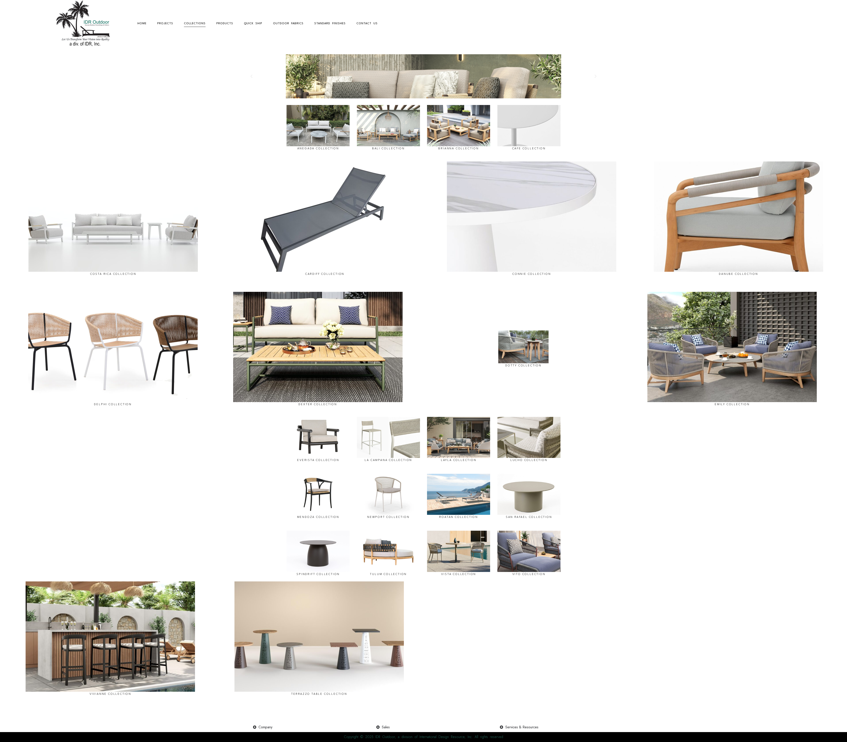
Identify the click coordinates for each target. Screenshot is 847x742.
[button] (251, 76)
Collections (195, 23)
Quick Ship (253, 23)
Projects (165, 23)
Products (224, 23)
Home (141, 23)
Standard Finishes (330, 23)
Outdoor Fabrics (288, 23)
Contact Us (367, 23)
